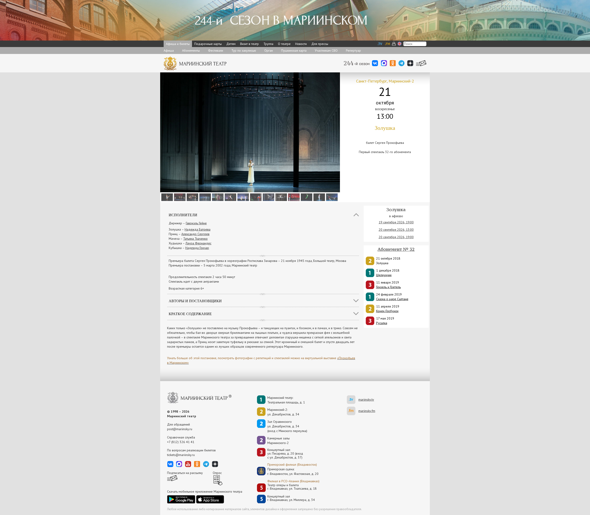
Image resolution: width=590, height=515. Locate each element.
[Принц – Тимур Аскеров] (230, 197)
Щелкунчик (384, 275)
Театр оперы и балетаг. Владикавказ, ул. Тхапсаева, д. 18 (292, 487)
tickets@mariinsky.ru (181, 455)
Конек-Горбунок (387, 311)
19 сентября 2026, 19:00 (396, 222)
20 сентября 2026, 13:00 (396, 230)
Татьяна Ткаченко (195, 239)
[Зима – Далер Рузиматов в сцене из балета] (204, 197)
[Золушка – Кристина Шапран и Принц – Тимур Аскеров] (242, 197)
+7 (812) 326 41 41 (180, 442)
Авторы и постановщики (195, 301)
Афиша (169, 50)
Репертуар (353, 50)
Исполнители (183, 215)
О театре (284, 44)
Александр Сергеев (195, 234)
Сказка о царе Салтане (392, 299)
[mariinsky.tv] (352, 399)
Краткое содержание (190, 313)
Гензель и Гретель (388, 287)
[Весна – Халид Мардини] (306, 197)
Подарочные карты (208, 44)
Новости (301, 44)
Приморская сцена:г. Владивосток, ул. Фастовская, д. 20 (288, 471)
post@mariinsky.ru (179, 429)
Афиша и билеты (178, 44)
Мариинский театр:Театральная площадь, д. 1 (286, 400)
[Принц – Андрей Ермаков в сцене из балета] (293, 197)
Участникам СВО (326, 50)
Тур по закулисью (243, 50)
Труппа (268, 44)
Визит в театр (249, 44)
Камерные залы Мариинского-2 (278, 440)
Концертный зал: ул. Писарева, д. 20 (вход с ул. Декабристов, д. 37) (285, 453)
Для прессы (319, 44)
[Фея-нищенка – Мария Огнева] (268, 197)
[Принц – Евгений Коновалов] (280, 197)
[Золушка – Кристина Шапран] (166, 197)
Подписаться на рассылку (185, 473)
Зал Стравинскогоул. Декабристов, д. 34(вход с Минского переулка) (287, 426)
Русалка (381, 323)
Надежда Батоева (197, 229)
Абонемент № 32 (396, 249)
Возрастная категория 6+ (186, 288)
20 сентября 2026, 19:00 (396, 237)
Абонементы (191, 50)
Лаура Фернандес (198, 243)
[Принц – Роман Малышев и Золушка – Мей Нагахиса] (331, 197)
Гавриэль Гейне (196, 223)
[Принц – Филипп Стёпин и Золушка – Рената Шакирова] (318, 197)
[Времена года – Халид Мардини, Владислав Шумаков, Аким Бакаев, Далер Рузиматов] (255, 197)
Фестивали (215, 50)
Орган (268, 50)
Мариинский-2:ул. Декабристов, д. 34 (283, 412)
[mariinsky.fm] (352, 411)
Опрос (217, 473)
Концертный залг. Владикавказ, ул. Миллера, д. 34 (291, 498)
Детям (231, 44)
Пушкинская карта (294, 50)
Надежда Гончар (197, 248)
